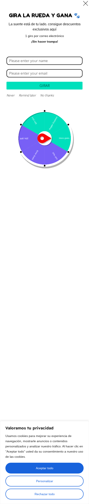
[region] (44, 462)
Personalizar (44, 481)
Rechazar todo (45, 494)
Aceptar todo (44, 468)
